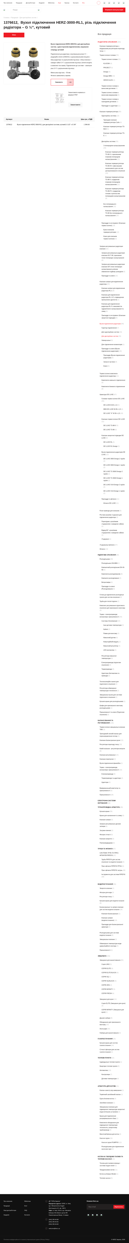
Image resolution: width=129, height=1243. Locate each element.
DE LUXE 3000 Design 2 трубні (114, 459)
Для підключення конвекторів (112, 344)
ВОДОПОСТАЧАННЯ (105, 884)
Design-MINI (107, 76)
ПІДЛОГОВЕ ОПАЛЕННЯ (107, 555)
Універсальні (106, 340)
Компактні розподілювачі (110, 578)
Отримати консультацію (114, 10)
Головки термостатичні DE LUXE (113, 398)
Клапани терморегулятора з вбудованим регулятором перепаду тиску (112, 48)
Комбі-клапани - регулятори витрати (112, 748)
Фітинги (102, 549)
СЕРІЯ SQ (105, 977)
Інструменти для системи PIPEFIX (113, 874)
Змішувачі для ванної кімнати (110, 960)
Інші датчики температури (112, 625)
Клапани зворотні (106, 839)
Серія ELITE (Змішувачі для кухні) (113, 1003)
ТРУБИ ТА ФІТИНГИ (105, 849)
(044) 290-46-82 (54, 1224)
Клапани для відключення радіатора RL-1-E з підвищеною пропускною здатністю (113, 297)
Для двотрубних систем (110, 336)
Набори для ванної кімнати (109, 1033)
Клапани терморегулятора (109, 111)
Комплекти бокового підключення (113, 386)
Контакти (75, 3)
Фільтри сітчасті (105, 834)
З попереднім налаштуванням (114, 145)
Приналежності (105, 795)
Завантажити (75, 105)
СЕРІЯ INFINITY (107, 989)
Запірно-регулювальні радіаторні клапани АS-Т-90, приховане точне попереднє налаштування (113, 255)
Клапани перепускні (107, 759)
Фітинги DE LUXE (109, 503)
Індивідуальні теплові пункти (110, 1062)
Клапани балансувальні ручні (110, 740)
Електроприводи (107, 774)
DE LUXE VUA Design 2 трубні (114, 484)
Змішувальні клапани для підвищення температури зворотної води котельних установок (112, 1109)
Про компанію (8, 3)
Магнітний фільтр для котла (109, 1134)
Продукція (19, 3)
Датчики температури (109, 1078)
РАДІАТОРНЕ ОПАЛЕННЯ (107, 42)
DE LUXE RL (107, 442)
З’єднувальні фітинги (107, 545)
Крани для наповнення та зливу (111, 815)
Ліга (83, 3)
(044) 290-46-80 (54, 1219)
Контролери (106, 1074)
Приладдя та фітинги (109, 499)
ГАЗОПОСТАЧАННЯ (105, 1039)
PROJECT (107, 67)
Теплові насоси (105, 1178)
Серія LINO (105, 964)
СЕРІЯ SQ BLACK (108, 981)
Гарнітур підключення (109, 328)
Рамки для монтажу (110, 633)
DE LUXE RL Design (110, 446)
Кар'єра (67, 3)
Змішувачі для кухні (107, 999)
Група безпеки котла (107, 1098)
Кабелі (105, 629)
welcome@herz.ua (54, 1228)
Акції (59, 3)
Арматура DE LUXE (107, 394)
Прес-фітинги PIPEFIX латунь (112, 870)
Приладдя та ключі (108, 276)
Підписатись (119, 1207)
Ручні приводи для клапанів (109, 511)
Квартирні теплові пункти (108, 1066)
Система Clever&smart (109, 621)
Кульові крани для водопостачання (112, 901)
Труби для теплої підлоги (108, 601)
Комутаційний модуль (111, 642)
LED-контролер (108, 650)
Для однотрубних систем (110, 332)
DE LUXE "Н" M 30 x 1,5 (111, 413)
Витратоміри (106, 582)
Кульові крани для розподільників (111, 701)
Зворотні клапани (106, 888)
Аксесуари (103, 1029)
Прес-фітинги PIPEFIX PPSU (112, 866)
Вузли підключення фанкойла (110, 763)
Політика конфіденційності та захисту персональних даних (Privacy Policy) (26, 1239)
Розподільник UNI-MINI (109, 563)
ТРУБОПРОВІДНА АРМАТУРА (109, 807)
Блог (25, 1206)
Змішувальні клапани (107, 939)
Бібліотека (51, 3)
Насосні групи (104, 1138)
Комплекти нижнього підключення (113, 380)
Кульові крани (104, 811)
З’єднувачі (105, 539)
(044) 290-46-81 (54, 1222)
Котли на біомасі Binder (108, 1174)
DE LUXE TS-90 (109, 429)
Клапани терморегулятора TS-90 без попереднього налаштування (114, 213)
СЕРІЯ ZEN (106, 985)
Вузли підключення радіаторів (110, 324)
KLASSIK (106, 63)
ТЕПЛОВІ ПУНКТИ (104, 1058)
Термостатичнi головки (108, 55)
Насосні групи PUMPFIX (110, 1142)
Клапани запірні (105, 819)
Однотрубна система (109, 116)
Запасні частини (109, 362)
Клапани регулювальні (107, 755)
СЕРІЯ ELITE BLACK (109, 972)
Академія (41, 3)
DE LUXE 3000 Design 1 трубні (114, 465)
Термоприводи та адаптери (111, 778)
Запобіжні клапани (106, 1103)
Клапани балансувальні (110, 914)
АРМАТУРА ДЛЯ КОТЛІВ (107, 1086)
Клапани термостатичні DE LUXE (113, 419)
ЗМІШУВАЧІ (102, 956)
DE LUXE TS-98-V (109, 425)
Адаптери (105, 782)
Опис (14, 35)
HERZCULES (108, 80)
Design (105, 72)
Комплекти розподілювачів (111, 574)
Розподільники (105, 559)
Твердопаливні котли (107, 1170)
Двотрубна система (108, 141)
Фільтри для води (106, 892)
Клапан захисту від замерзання (111, 1090)
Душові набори (105, 1018)
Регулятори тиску (106, 896)
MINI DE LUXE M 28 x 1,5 (112, 409)
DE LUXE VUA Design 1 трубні (114, 491)
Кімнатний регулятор (110, 646)
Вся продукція (104, 34)
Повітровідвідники (106, 843)
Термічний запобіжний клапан (110, 1094)
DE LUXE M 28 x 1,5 (110, 405)
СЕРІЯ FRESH (107, 993)
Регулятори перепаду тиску (109, 744)
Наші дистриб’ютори (10, 1210)
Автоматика (104, 1070)
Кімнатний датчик (109, 637)
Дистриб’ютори (30, 3)
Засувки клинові (105, 830)
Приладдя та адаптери (109, 106)
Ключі (105, 366)
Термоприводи (107, 669)
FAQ (25, 1210)
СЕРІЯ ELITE (106, 968)
